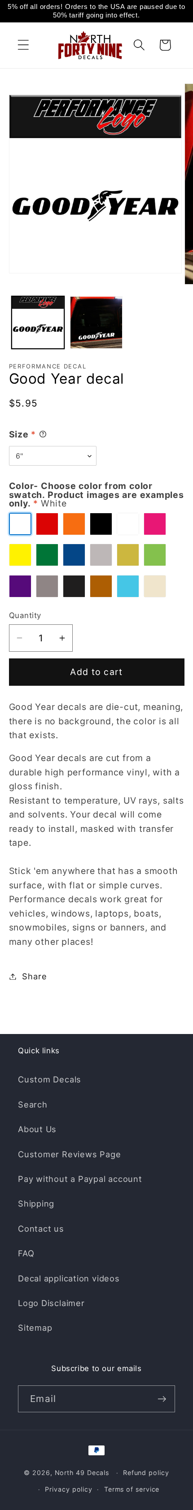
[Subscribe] (162, 1399)
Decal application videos (69, 1278)
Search (33, 1104)
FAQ (26, 1253)
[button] (23, 45)
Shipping (36, 1203)
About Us (37, 1129)
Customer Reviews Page (69, 1154)
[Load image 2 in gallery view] (96, 322)
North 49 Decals (82, 1472)
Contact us (41, 1228)
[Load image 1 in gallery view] (38, 322)
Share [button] (34, 976)
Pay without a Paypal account (80, 1179)
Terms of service (132, 1489)
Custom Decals (49, 1079)
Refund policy (146, 1472)
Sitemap (35, 1328)
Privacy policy (68, 1489)
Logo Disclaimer (51, 1303)
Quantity (25, 615)
